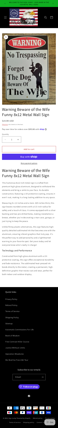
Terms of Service (12, 311)
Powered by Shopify (23, 418)
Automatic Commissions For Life (19, 329)
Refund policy (37, 418)
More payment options (29, 163)
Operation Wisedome (14, 354)
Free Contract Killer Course (17, 341)
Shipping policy (28, 422)
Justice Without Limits (15, 348)
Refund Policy (11, 305)
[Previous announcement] (5, 3)
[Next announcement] (53, 3)
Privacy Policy (11, 299)
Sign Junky (12, 418)
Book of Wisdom (12, 335)
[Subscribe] (42, 377)
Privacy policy (50, 418)
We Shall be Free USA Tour (16, 360)
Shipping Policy (12, 317)
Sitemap (9, 323)
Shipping (5, 124)
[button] (5, 17)
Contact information (44, 422)
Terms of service (15, 422)
